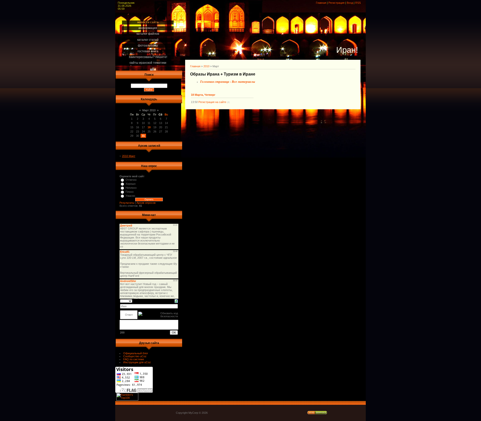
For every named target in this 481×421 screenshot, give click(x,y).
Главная (321, 2)
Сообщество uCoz (135, 356)
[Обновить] (176, 300)
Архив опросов (146, 202)
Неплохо (131, 187)
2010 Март (128, 156)
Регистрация (336, 2)
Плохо (130, 191)
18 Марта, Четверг (203, 94)
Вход (350, 2)
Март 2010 (149, 110)
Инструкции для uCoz (137, 362)
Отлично (131, 179)
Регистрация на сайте (212, 102)
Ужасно (130, 195)
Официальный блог (135, 353)
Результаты (126, 202)
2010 (206, 66)
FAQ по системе (133, 359)
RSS (358, 2)
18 (149, 127)
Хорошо (131, 183)
